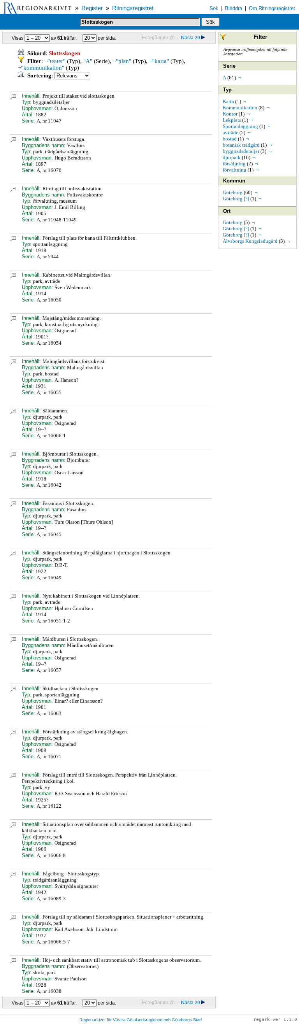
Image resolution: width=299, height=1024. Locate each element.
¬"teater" (54, 61)
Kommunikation (240, 107)
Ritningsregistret (132, 8)
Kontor (230, 114)
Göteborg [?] (236, 199)
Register (92, 8)
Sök (213, 8)
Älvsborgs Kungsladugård (250, 241)
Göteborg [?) (236, 228)
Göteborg (233, 192)
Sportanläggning (240, 126)
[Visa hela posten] (13, 97)
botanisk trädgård (241, 145)
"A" (87, 61)
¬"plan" (122, 61)
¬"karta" (159, 61)
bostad (230, 139)
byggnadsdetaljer (241, 151)
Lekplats (232, 120)
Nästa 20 (190, 37)
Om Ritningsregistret (272, 8)
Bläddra (233, 8)
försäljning (234, 164)
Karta (228, 101)
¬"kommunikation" (41, 68)
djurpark (232, 157)
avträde (230, 132)
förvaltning (234, 170)
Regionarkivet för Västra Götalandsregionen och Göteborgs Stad (140, 1019)
